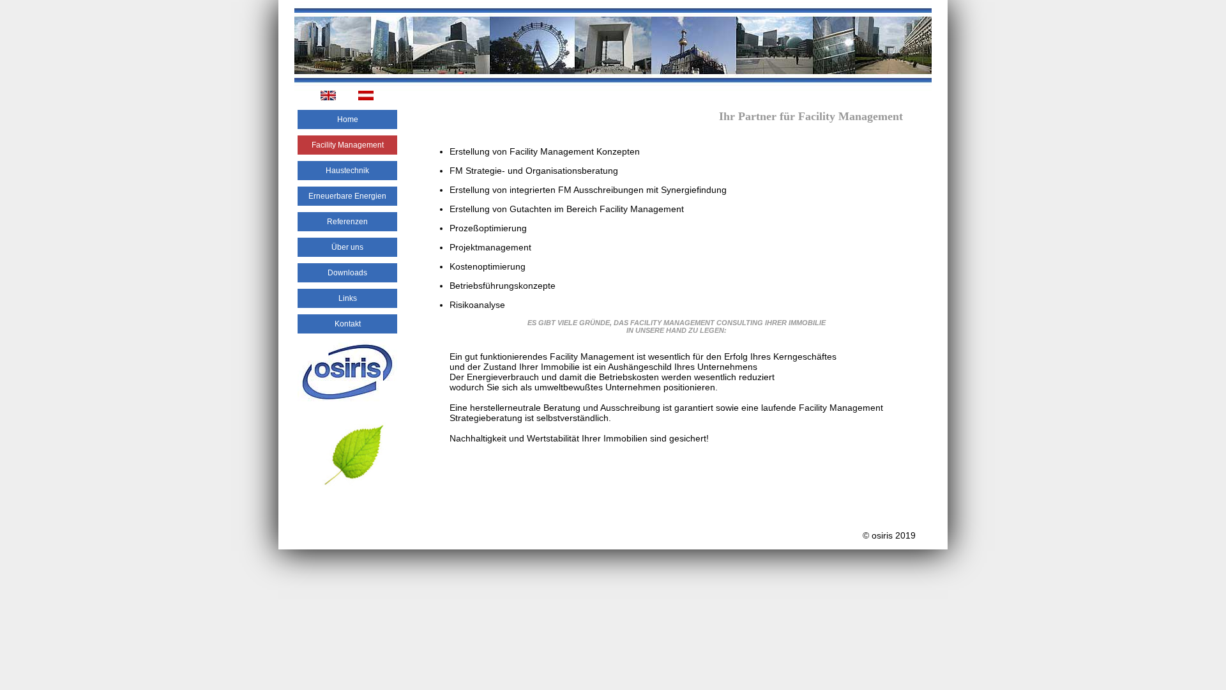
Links (347, 298)
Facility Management (348, 145)
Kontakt (348, 323)
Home (347, 119)
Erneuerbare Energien (347, 196)
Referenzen (347, 221)
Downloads (347, 272)
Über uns (347, 247)
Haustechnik (347, 170)
